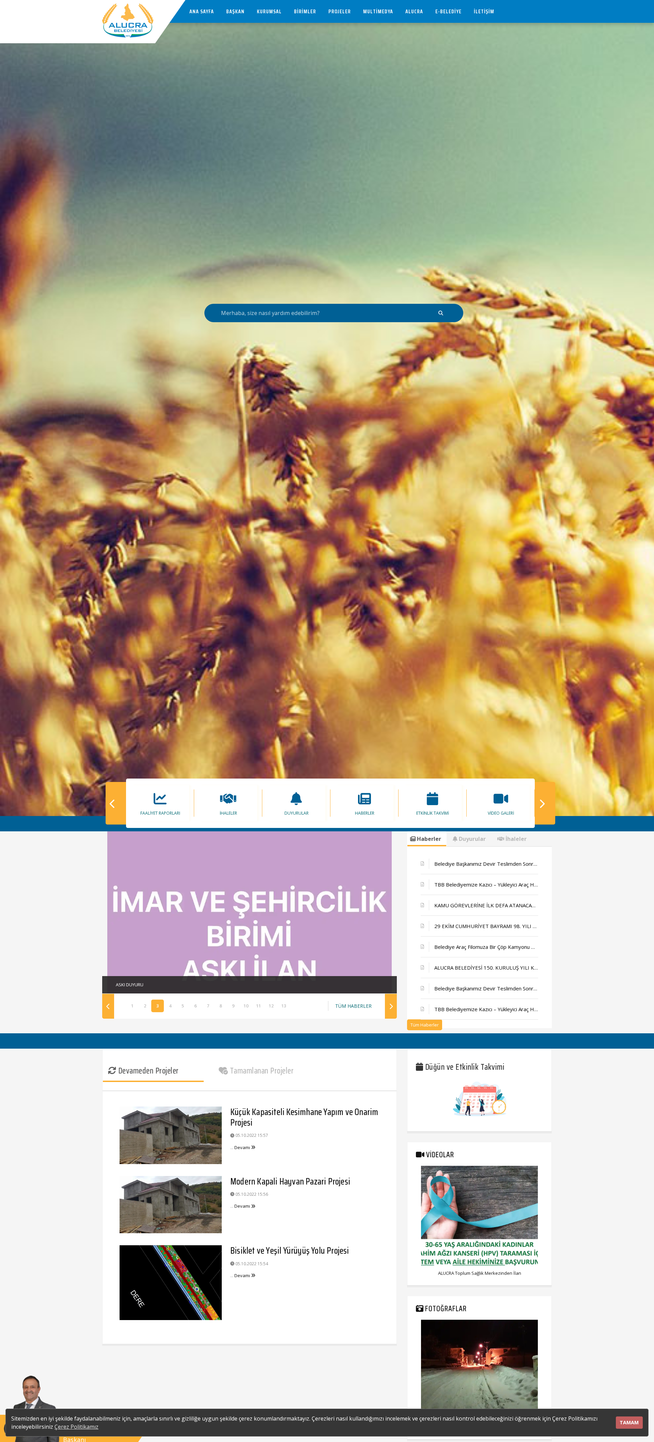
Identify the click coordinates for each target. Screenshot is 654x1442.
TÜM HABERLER (353, 1006)
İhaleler (515, 839)
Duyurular (471, 839)
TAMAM (629, 1422)
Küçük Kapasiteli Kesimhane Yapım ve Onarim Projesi (304, 1117)
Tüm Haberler (424, 1025)
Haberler (428, 839)
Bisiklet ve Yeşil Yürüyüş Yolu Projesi (289, 1250)
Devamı (242, 1147)
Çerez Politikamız (76, 1426)
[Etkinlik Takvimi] (480, 1098)
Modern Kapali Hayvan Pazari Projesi (290, 1181)
